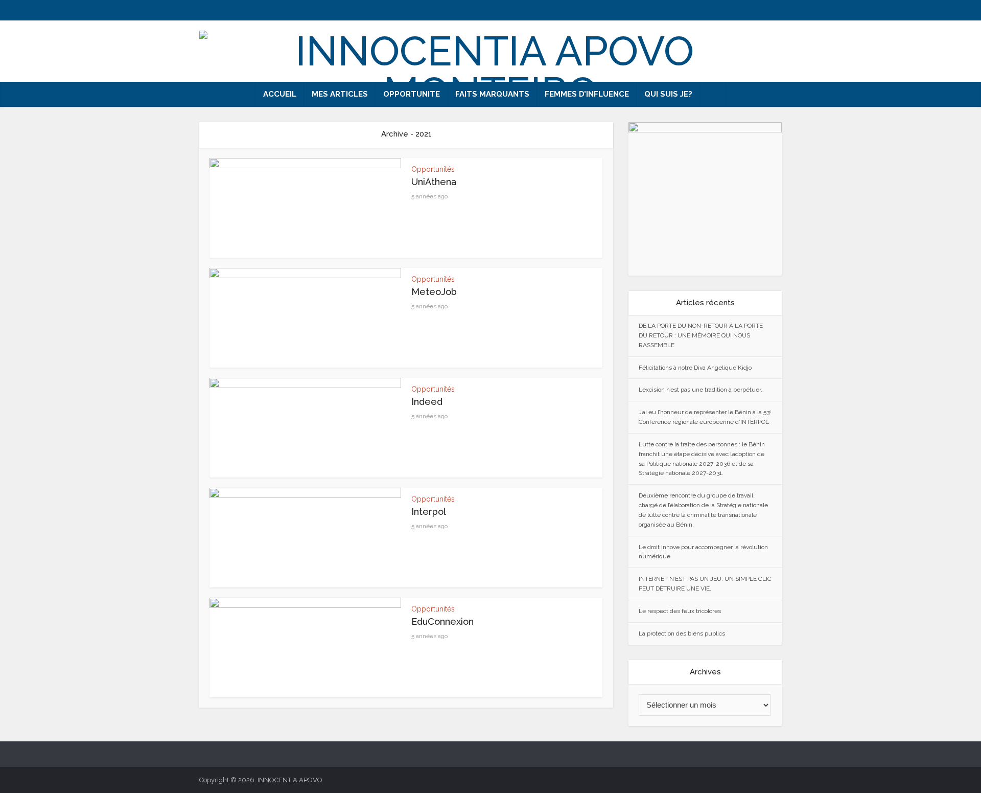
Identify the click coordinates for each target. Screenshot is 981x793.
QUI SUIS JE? (668, 94)
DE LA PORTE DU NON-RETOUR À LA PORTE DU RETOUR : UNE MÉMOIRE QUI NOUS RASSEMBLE (701, 335)
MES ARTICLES (340, 94)
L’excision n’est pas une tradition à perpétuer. (700, 389)
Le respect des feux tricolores (680, 611)
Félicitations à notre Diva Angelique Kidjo (695, 367)
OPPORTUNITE (411, 94)
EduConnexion (442, 621)
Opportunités (433, 169)
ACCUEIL (279, 94)
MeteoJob (434, 291)
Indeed (426, 401)
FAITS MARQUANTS (492, 94)
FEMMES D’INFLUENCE (587, 94)
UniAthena (433, 181)
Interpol (428, 511)
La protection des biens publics (682, 633)
